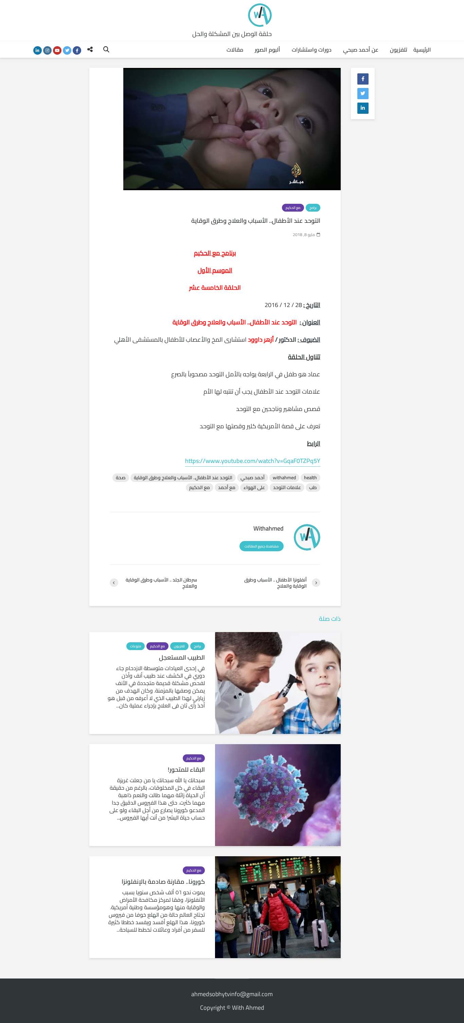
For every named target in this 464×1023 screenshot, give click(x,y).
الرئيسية (422, 49)
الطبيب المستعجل (182, 657)
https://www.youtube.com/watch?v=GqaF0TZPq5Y (252, 460)
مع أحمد (226, 487)
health (310, 477)
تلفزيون (398, 49)
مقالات (235, 49)
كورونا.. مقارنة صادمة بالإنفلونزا (163, 882)
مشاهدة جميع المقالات (262, 546)
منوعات (135, 646)
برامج (313, 207)
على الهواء (254, 487)
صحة (121, 477)
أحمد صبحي (252, 477)
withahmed (284, 477)
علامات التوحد (287, 487)
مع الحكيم (293, 207)
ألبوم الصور (267, 49)
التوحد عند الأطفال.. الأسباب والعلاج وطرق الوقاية (183, 477)
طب (313, 487)
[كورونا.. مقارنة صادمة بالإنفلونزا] (278, 906)
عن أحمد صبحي (360, 49)
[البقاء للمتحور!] (278, 794)
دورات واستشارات (312, 49)
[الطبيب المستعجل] (278, 682)
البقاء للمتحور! (186, 770)
